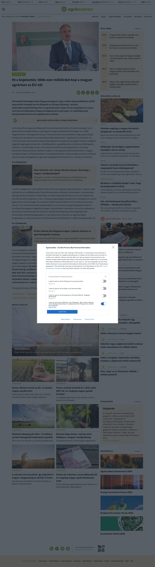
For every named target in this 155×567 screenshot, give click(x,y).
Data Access (77, 319)
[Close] (114, 248)
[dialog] (77, 283)
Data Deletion (65, 319)
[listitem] (77, 276)
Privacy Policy (89, 319)
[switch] (103, 281)
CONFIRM (62, 312)
